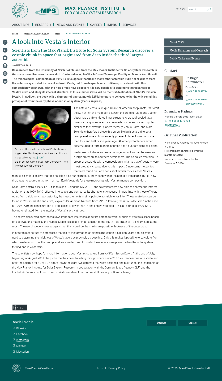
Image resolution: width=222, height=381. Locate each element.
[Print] (5, 81)
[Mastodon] (5, 65)
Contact (193, 323)
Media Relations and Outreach (189, 50)
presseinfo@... (196, 103)
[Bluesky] (5, 57)
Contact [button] (170, 71)
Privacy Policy (117, 368)
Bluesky (21, 328)
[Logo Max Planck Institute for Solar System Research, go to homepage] (77, 10)
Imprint (101, 368)
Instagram (22, 340)
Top (22, 307)
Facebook (22, 334)
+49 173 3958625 (197, 99)
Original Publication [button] (180, 135)
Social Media (23, 322)
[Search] (208, 9)
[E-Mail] (5, 73)
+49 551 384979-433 (178, 120)
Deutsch (181, 9)
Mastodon (22, 351)
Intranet (161, 323)
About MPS (177, 42)
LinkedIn (21, 345)
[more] (40, 157)
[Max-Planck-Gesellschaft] (18, 368)
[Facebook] (5, 42)
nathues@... (174, 125)
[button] (68, 142)
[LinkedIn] (5, 50)
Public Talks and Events (185, 58)
